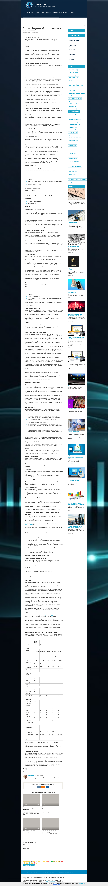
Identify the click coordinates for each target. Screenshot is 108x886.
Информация (70, 252)
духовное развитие (73, 101)
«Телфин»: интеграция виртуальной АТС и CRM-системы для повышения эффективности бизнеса (76, 339)
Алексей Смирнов (32, 775)
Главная (26, 872)
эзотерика (71, 182)
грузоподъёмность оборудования (77, 93)
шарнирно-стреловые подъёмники (77, 179)
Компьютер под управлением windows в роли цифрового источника (31, 808)
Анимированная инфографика (74, 362)
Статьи (56, 15)
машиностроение (73, 127)
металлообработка (73, 129)
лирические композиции (75, 119)
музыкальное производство (76, 135)
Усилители (43, 15)
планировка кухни (73, 142)
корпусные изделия (73, 114)
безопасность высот (74, 77)
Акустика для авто (39, 12)
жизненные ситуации (74, 103)
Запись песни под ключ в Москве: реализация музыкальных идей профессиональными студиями (75, 314)
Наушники (71, 12)
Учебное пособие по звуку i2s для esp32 (50, 807)
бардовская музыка (73, 75)
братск (70, 80)
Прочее (50, 15)
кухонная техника (73, 116)
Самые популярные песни (73, 246)
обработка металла (73, 140)
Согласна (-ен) (56, 884)
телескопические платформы (76, 169)
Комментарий (26, 848)
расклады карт (72, 153)
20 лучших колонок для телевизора (29, 831)
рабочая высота (72, 150)
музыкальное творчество (75, 137)
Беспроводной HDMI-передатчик (48, 615)
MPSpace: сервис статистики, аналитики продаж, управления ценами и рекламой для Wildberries (76, 503)
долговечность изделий (75, 98)
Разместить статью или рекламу (66, 872)
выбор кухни (72, 85)
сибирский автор (73, 158)
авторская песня (73, 69)
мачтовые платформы (74, 124)
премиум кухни (72, 145)
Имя (24, 844)
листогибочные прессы (74, 122)
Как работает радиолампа (49, 830)
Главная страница (28, 12)
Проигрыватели (28, 15)
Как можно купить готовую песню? (75, 200)
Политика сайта (44, 872)
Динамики (48, 12)
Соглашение (53, 872)
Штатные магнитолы (72, 385)
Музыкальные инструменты (60, 12)
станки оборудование (74, 161)
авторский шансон (73, 72)
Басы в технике (41, 4)
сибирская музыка (73, 156)
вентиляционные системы (75, 82)
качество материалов (74, 111)
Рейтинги (36, 15)
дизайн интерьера (73, 95)
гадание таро (72, 88)
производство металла (74, 148)
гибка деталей (72, 90)
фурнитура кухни (73, 176)
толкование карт (73, 171)
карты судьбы (72, 109)
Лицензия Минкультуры (73, 222)
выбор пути (80, 85)
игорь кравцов (72, 106)
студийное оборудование (75, 166)
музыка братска (73, 132)
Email (38, 844)
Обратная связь (34, 872)
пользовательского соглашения (50, 881)
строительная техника (74, 163)
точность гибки (72, 174)
